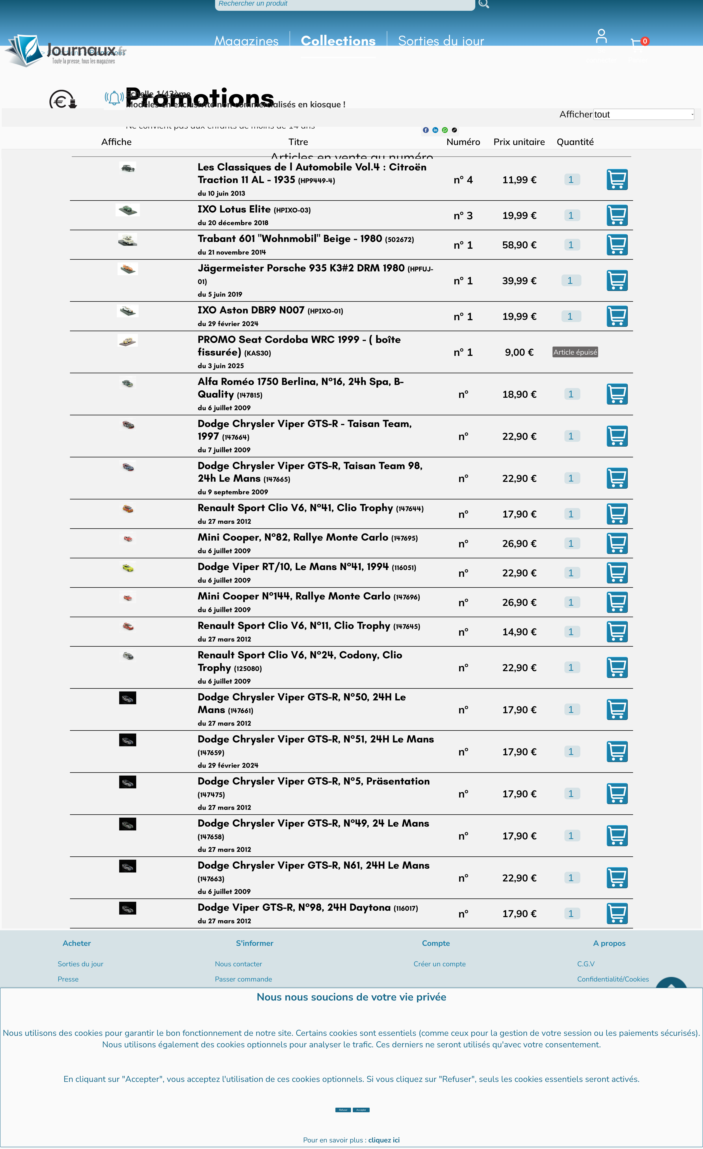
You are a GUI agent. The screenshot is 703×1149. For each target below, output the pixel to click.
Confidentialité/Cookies (613, 979)
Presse (68, 979)
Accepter (361, 1110)
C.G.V (586, 964)
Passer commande (243, 979)
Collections (338, 40)
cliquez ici (384, 1140)
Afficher (576, 114)
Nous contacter (238, 964)
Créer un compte (440, 964)
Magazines (246, 40)
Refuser (343, 1110)
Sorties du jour (441, 40)
